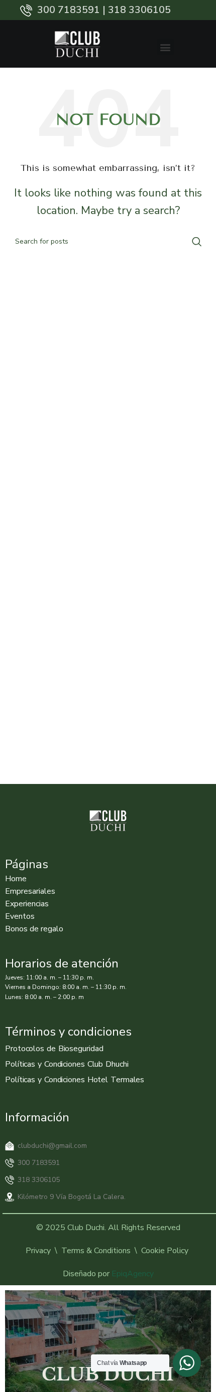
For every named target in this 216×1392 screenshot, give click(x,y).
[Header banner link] (108, 10)
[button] (165, 47)
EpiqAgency (133, 1273)
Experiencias (27, 904)
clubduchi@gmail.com (52, 1145)
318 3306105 (39, 1179)
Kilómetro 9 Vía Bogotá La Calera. (72, 1197)
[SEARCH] (196, 241)
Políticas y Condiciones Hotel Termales (74, 1079)
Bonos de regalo (34, 929)
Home (16, 879)
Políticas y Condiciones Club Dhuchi (67, 1064)
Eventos (20, 916)
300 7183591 (39, 1162)
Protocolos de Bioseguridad (54, 1048)
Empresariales (30, 891)
